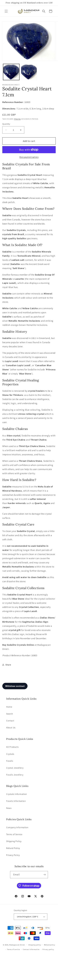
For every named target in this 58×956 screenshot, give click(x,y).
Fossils (9, 760)
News (8, 808)
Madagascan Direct (17, 945)
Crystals (10, 754)
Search (9, 713)
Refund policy (49, 945)
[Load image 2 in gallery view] (29, 72)
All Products (12, 747)
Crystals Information (16, 794)
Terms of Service (14, 834)
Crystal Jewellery (14, 767)
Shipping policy (34, 945)
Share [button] (8, 664)
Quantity (6, 124)
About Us (10, 727)
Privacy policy (48, 949)
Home (9, 706)
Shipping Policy (13, 841)
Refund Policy (13, 848)
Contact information (31, 949)
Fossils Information (16, 801)
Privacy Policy (13, 855)
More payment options (29, 157)
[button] (6, 11)
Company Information (17, 827)
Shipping (17, 119)
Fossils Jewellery (14, 774)
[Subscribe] (44, 874)
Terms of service (13, 949)
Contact (10, 720)
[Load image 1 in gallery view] (11, 72)
